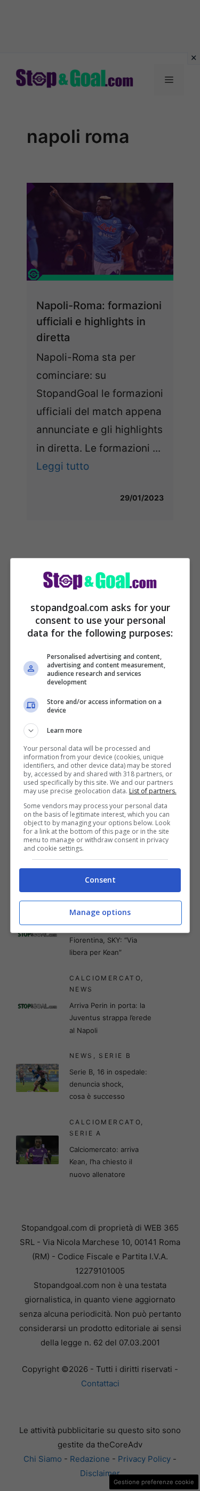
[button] (100, 730)
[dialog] (100, 745)
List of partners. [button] (153, 790)
